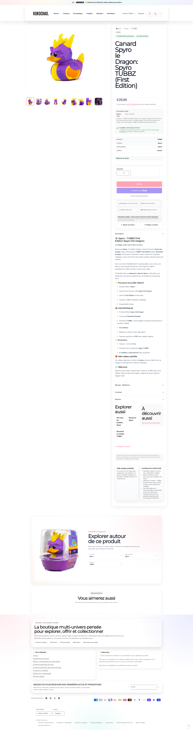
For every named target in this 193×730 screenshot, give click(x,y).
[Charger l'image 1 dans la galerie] (30, 101)
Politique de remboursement (45, 722)
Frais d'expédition (132, 104)
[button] (160, 13)
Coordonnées (109, 722)
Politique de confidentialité (42, 673)
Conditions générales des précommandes (47, 667)
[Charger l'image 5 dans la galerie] (64, 101)
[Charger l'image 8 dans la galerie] (90, 101)
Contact (35, 655)
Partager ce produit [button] (123, 446)
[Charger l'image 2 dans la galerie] (39, 101)
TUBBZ (159, 139)
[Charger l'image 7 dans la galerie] (81, 101)
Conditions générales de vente (43, 664)
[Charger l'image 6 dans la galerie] (73, 101)
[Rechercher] (150, 13)
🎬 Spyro (118, 28)
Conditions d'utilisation (40, 670)
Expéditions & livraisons (41, 658)
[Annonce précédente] (58, 2)
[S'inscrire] (157, 687)
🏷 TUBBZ (134, 28)
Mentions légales (38, 676)
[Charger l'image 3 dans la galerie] (47, 101)
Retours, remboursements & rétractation (46, 661)
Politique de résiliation (44, 725)
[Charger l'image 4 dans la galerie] (56, 101)
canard (159, 150)
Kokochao (44, 720)
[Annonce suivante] (135, 2)
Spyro (160, 143)
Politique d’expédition (96, 722)
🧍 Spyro (126, 28)
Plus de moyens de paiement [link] (139, 196)
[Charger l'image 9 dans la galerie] (98, 101)
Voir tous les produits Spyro (151, 423)
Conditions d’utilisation (80, 722)
